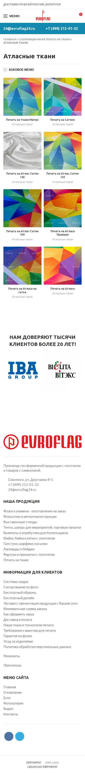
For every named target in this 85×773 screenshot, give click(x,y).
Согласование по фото (20, 587)
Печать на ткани (15, 560)
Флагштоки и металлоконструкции (29, 516)
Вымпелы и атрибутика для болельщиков (35, 533)
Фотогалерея (13, 703)
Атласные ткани (22, 124)
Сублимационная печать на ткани (44, 39)
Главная (9, 39)
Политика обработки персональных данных (37, 647)
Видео (8, 709)
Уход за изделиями (18, 641)
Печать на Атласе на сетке (22, 290)
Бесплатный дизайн (18, 598)
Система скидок (15, 581)
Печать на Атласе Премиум (63, 233)
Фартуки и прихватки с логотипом (29, 554)
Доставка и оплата (17, 619)
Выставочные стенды (20, 522)
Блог (7, 698)
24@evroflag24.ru (19, 28)
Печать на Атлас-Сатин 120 (62, 175)
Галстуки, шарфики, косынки (25, 543)
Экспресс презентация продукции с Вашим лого (40, 603)
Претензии (12, 665)
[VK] (73, 4)
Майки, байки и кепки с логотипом (29, 538)
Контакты (10, 714)
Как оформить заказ (18, 614)
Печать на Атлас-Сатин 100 (22, 233)
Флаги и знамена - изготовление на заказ (34, 511)
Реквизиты (11, 656)
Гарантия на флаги (17, 636)
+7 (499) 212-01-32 (62, 28)
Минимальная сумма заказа (25, 609)
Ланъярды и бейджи (18, 549)
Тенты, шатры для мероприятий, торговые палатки (42, 527)
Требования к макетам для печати (29, 630)
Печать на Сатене (62, 119)
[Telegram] (79, 4)
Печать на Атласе (63, 288)
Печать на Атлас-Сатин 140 (22, 175)
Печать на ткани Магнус (22, 119)
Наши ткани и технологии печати (28, 625)
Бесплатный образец (19, 592)
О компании (12, 692)
